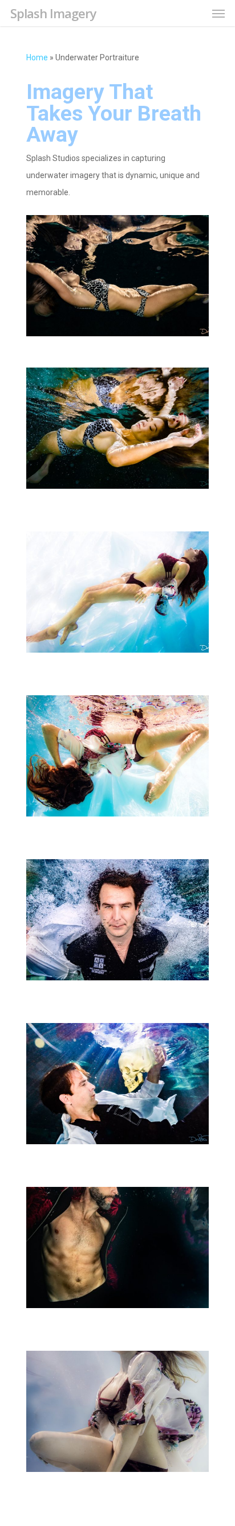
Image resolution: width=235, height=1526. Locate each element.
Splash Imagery (53, 13)
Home (37, 57)
